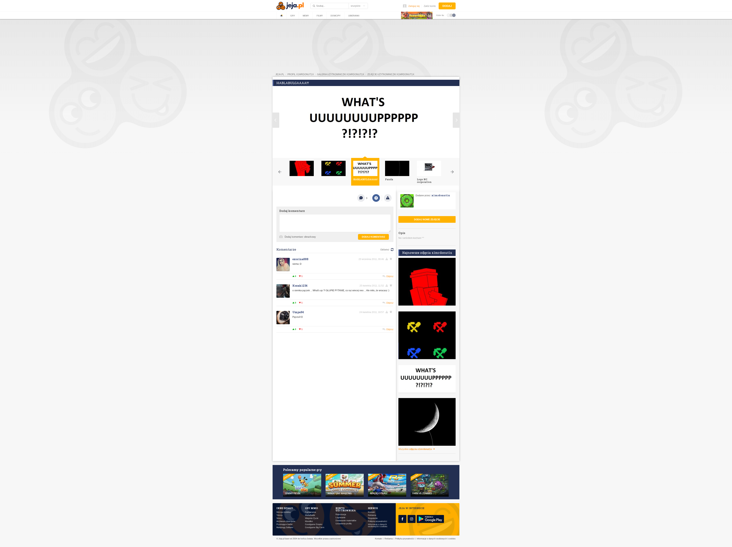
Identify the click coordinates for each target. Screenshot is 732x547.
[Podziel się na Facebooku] (376, 198)
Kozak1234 (299, 285)
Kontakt (371, 512)
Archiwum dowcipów (285, 521)
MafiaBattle (310, 515)
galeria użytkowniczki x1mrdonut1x (340, 74)
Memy (306, 15)
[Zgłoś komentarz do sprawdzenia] (387, 259)
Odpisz (389, 276)
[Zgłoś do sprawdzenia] (387, 198)
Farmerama (310, 512)
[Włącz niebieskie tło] (454, 15)
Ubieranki (353, 15)
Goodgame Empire (313, 524)
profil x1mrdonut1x (300, 74)
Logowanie (340, 517)
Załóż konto (430, 6)
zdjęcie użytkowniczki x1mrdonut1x (390, 74)
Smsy (279, 518)
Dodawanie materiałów (346, 521)
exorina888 (300, 259)
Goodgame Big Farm (314, 527)
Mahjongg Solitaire (284, 527)
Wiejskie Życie (311, 518)
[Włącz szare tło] (451, 15)
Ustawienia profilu (344, 524)
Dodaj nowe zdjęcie (427, 219)
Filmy (320, 15)
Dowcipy (335, 15)
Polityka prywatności (377, 521)
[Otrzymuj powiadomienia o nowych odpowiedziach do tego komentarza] (391, 259)
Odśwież (384, 249)
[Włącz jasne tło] (448, 15)
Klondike (309, 521)
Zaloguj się (414, 6)
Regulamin (373, 518)
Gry (292, 15)
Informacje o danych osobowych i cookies (377, 525)
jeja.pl (279, 74)
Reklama (372, 515)
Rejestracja (341, 514)
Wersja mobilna (283, 512)
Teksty (279, 515)
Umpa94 (298, 312)
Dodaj (447, 5)
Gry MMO (311, 508)
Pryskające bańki (284, 524)
